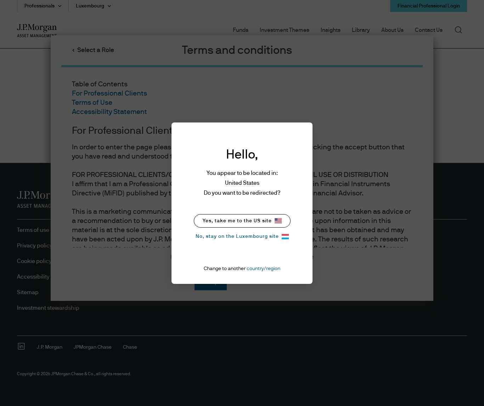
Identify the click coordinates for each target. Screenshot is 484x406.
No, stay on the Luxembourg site (237, 236)
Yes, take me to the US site (237, 220)
